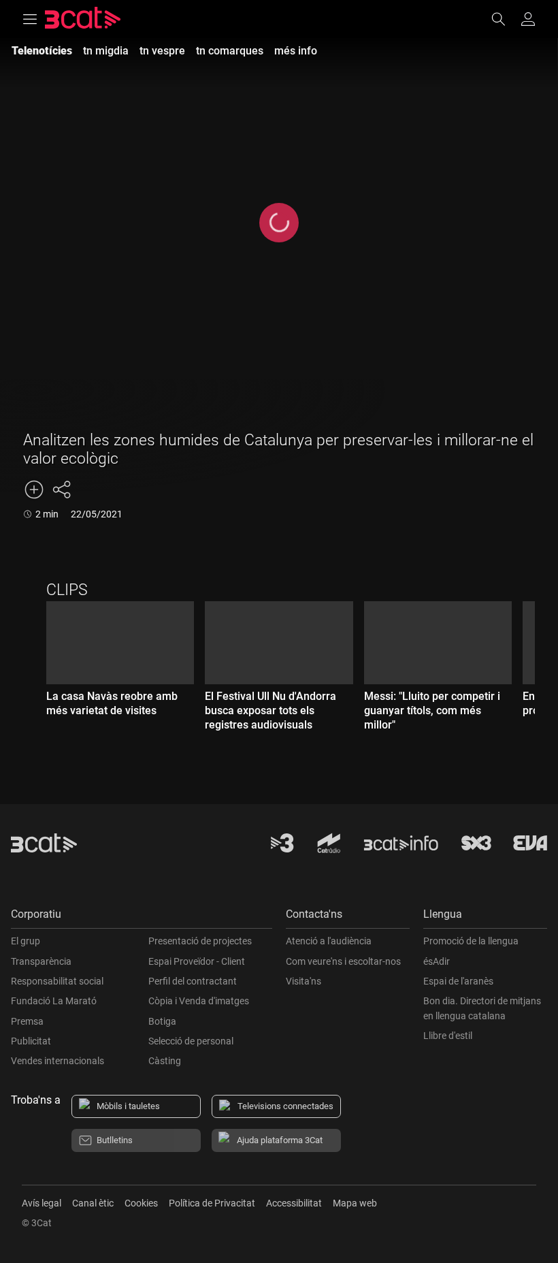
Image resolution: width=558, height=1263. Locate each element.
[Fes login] (528, 19)
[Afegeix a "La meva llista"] (34, 489)
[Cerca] (505, 19)
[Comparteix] (61, 489)
